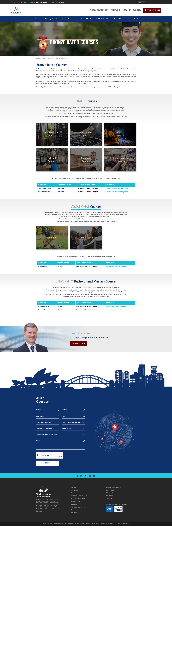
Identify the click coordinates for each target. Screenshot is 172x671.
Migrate (73, 487)
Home (38, 58)
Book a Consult (80, 344)
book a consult (153, 10)
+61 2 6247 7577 (59, 2)
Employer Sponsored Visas (63, 19)
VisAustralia (49, 523)
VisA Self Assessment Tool (99, 10)
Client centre (115, 10)
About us (74, 513)
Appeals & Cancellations (78, 507)
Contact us (137, 10)
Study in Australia (38, 19)
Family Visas (74, 490)
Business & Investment (78, 498)
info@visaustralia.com (40, 2)
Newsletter (127, 10)
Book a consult (110, 490)
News (72, 510)
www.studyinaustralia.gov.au (117, 188)
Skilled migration (50, 19)
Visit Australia (100, 19)
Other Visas (74, 504)
